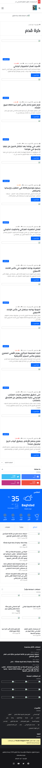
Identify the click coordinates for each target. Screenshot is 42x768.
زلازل (7, 718)
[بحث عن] (39, 9)
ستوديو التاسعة (35, 721)
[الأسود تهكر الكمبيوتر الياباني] (31, 599)
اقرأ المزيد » (35, 75)
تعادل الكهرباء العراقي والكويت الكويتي (21, 229)
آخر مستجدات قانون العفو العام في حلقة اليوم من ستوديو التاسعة (32, 631)
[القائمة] (3, 9)
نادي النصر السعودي (12, 724)
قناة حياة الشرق (14, 721)
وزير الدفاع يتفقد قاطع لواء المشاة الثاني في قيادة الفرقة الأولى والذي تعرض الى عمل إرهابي (16, 575)
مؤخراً (21, 527)
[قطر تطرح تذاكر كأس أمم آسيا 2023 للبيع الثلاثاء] (11, 622)
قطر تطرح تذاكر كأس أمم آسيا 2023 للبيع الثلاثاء (22, 106)
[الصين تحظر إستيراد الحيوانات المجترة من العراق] (34, 684)
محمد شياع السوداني (30, 724)
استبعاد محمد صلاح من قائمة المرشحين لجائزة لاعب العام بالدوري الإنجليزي (15, 534)
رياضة (12, 718)
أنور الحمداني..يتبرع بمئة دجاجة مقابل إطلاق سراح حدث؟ (12, 608)
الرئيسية (37, 24)
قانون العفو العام (25, 721)
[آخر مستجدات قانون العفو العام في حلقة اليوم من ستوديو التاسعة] (31, 622)
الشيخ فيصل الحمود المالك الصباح (22, 714)
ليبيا (38, 724)
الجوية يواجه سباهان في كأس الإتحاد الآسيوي (23, 311)
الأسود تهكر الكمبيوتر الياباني (26, 66)
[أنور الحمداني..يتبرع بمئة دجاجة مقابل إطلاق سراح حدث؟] (11, 599)
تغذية (26, 718)
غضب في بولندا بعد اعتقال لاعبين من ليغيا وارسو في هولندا (21, 147)
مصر (21, 724)
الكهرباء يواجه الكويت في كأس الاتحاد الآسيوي (22, 269)
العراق (9, 714)
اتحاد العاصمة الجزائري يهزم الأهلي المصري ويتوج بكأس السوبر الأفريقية (21, 354)
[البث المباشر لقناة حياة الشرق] (21, 16)
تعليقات (7, 527)
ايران (32, 718)
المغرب (37, 718)
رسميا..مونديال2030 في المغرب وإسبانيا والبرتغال (22, 189)
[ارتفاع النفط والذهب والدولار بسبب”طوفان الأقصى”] (8, 699)
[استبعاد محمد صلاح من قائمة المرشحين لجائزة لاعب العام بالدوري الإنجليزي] (34, 536)
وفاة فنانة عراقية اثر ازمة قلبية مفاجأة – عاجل (15, 543)
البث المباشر (18, 758)
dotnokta (19, 755)
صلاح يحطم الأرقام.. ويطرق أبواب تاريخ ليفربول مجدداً (23, 442)
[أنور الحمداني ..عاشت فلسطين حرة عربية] (34, 699)
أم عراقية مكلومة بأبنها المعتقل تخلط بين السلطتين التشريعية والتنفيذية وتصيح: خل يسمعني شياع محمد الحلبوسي (14, 566)
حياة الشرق (36, 63)
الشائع (35, 527)
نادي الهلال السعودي (34, 728)
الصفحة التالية (9, 462)
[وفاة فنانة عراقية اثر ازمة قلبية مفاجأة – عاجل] (34, 545)
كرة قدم (5, 721)
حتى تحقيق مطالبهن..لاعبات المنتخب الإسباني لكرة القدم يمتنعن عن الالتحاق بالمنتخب (22, 397)
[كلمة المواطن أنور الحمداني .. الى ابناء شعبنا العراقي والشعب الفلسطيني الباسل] (21, 699)
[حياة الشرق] (35, 8)
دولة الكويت (19, 718)
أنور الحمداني (36, 714)
